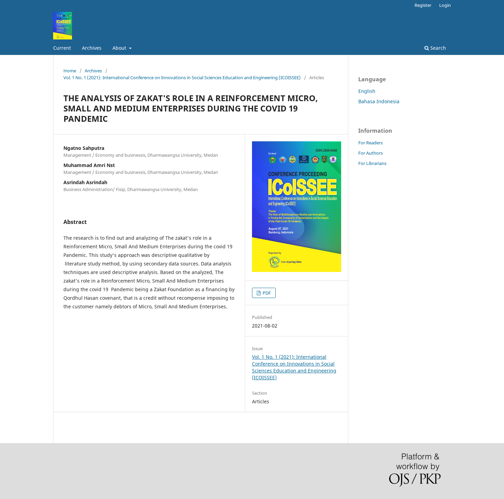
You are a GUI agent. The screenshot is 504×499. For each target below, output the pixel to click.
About (120, 48)
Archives (91, 48)
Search (437, 48)
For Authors (370, 153)
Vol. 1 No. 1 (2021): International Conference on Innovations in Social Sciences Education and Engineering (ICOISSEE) (182, 77)
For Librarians (372, 163)
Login (445, 5)
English (366, 91)
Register (423, 5)
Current (62, 48)
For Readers (370, 143)
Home (69, 71)
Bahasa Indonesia (378, 101)
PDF (266, 293)
